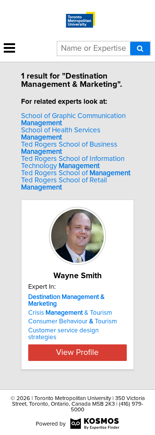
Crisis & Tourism (70, 312)
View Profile (77, 353)
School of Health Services (60, 134)
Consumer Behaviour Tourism (72, 321)
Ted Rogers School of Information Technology (73, 162)
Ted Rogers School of (76, 173)
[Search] (140, 48)
